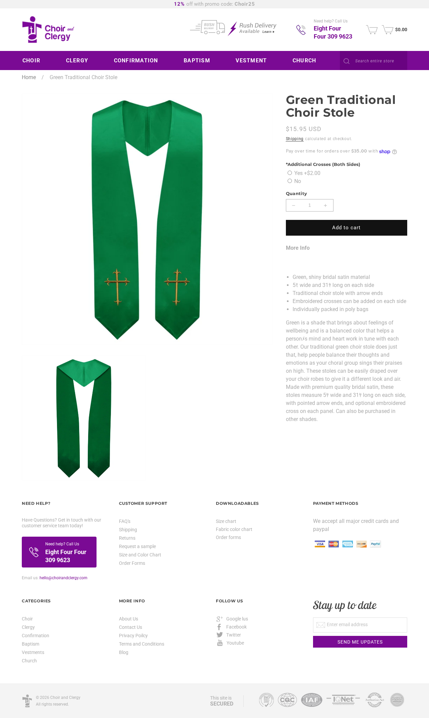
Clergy (28, 627)
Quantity (296, 193)
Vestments (33, 652)
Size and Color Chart (140, 554)
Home (29, 77)
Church (29, 660)
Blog (123, 652)
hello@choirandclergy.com (63, 578)
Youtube (235, 643)
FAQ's (124, 521)
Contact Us (130, 627)
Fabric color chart (234, 529)
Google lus (237, 618)
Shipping (295, 138)
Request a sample (137, 546)
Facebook (236, 627)
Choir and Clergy (65, 697)
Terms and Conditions (141, 644)
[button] (34, 60)
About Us (128, 618)
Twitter (233, 635)
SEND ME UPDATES (360, 642)
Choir (27, 618)
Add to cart (346, 228)
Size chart (226, 521)
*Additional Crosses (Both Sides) (323, 164)
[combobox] (373, 61)
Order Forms (132, 563)
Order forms (228, 537)
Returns (127, 538)
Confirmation (35, 635)
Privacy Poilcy (133, 635)
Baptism (30, 644)
